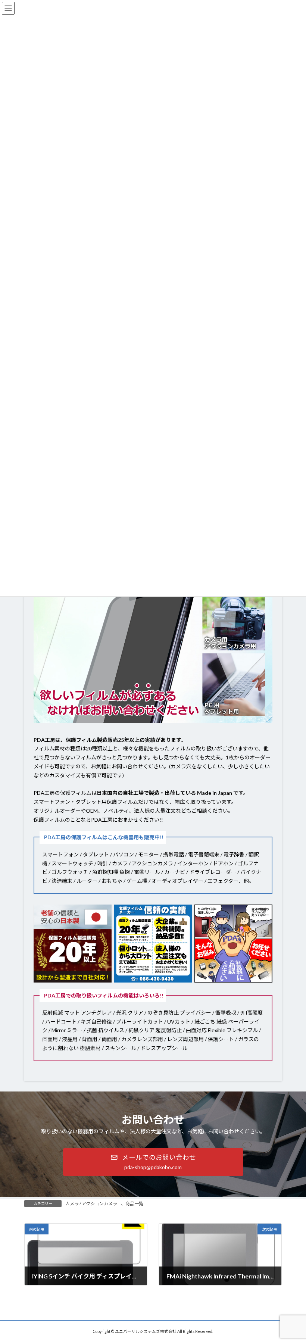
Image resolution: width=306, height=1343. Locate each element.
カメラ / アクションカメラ (91, 1203)
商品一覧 (134, 1203)
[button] (153, 1161)
